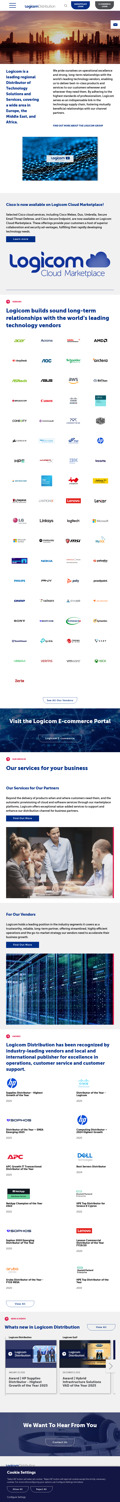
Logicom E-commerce (60, 738)
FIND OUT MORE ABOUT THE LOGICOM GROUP (78, 125)
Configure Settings (16, 1497)
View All (20, 1304)
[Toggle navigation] (12, 5)
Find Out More (22, 818)
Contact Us (60, 1442)
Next (110, 1366)
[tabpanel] (60, 159)
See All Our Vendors (60, 700)
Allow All (18, 1489)
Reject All (41, 1489)
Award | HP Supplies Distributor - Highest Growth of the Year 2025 (28, 1381)
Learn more (20, 239)
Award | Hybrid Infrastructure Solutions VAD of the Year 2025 (82, 1381)
